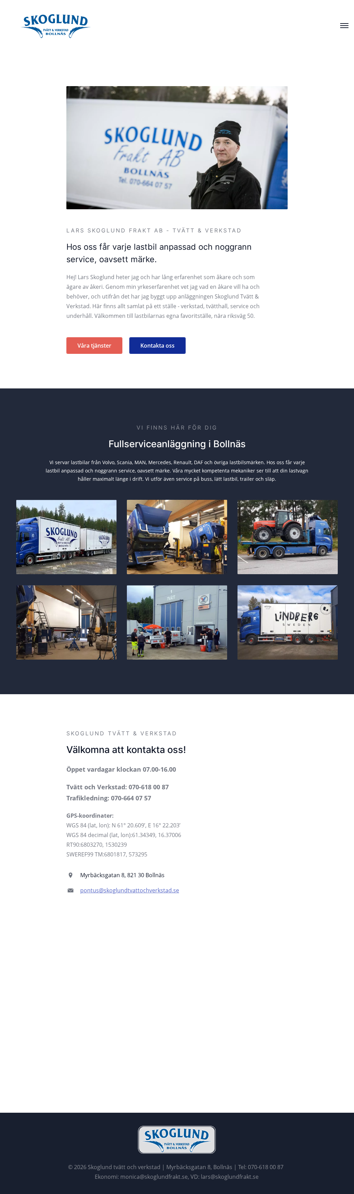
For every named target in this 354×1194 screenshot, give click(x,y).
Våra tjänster (94, 345)
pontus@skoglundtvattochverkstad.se (129, 890)
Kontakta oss (157, 345)
